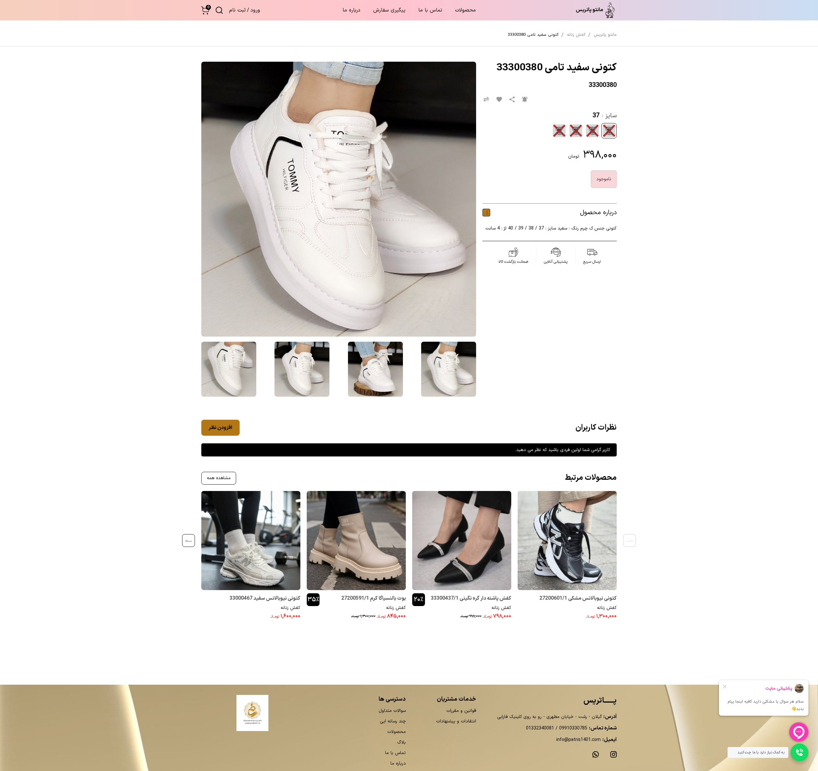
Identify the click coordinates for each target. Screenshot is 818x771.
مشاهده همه (219, 478)
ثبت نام (237, 10)
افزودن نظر (220, 428)
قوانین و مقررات (461, 710)
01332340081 (540, 728)
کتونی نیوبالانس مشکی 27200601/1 (578, 598)
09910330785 (572, 728)
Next (188, 540)
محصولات (465, 10)
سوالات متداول (392, 710)
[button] (205, 10)
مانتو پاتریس (605, 35)
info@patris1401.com (578, 739)
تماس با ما (430, 10)
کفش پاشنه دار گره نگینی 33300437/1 (471, 598)
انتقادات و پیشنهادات (456, 721)
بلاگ (401, 742)
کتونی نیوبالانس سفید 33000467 (264, 598)
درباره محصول (598, 212)
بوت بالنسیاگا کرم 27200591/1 (373, 598)
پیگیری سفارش (389, 10)
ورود (255, 10)
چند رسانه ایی (393, 721)
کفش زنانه (607, 607)
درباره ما (351, 10)
